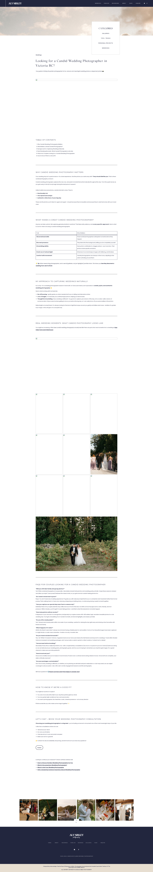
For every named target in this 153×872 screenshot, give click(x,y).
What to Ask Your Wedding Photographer (50, 767)
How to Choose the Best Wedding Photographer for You (55, 763)
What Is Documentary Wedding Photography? (52, 765)
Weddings (39, 55)
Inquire (39, 747)
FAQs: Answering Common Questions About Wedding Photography (58, 770)
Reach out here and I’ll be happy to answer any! (64, 672)
